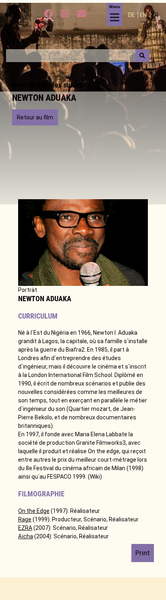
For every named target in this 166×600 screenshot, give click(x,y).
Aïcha (25, 536)
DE (132, 15)
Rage (24, 519)
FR (155, 15)
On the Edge (34, 511)
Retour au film (35, 117)
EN (144, 15)
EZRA (25, 528)
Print (142, 553)
